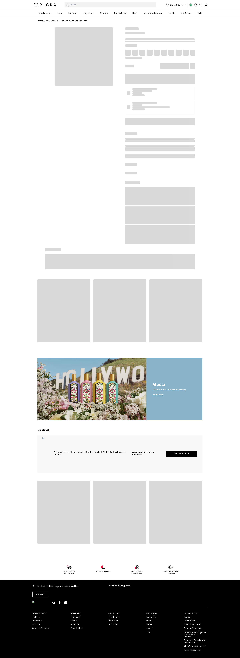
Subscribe (41, 595)
